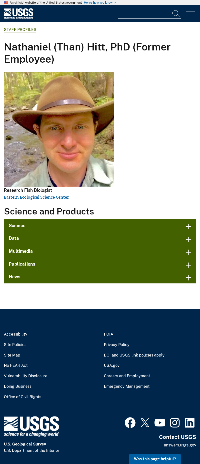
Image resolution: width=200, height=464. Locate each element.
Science (17, 225)
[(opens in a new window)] (130, 422)
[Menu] (190, 14)
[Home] (18, 18)
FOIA (108, 334)
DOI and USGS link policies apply (134, 355)
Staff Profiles (20, 29)
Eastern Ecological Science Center (36, 197)
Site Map (12, 355)
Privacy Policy (117, 345)
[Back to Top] (182, 446)
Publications (22, 264)
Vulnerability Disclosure (25, 376)
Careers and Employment (127, 376)
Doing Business (17, 386)
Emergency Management (127, 386)
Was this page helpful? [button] (155, 459)
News (14, 276)
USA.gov (112, 365)
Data (14, 238)
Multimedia (21, 251)
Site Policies (15, 345)
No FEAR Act (16, 365)
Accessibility (15, 334)
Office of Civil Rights (22, 397)
